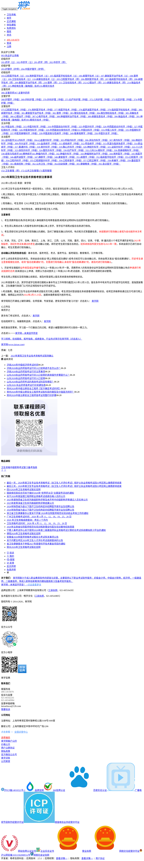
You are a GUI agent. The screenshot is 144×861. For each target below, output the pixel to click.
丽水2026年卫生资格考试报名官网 (23, 547)
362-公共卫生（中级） (43, 164)
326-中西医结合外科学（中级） (118, 126)
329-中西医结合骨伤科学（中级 (61, 130)
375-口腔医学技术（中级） (14, 110)
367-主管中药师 (22, 93)
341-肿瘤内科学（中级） (44, 154)
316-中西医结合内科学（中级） (63, 126)
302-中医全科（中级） (12, 126)
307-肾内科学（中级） (120, 140)
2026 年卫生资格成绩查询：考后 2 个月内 (27, 520)
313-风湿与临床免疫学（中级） (118, 143)
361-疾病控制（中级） (21, 164)
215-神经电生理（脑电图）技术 (23, 86)
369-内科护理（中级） (32, 99)
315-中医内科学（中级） (35, 126)
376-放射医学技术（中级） (41, 110)
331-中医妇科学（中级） (89, 130)
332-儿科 (89, 150)
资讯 (9, 35)
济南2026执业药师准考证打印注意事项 (26, 371)
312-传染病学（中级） (92, 143)
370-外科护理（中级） (54, 99)
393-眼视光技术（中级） (38, 120)
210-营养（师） (51, 82)
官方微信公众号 (9, 754)
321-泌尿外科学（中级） (119, 147)
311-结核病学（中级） (70, 143)
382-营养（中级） (61, 113)
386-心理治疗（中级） (21, 116)
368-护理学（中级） (11, 99)
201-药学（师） (41, 62)
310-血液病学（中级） (48, 143)
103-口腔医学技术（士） (13, 76)
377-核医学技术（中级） (66, 110)
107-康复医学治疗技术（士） (115, 76)
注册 (9, 46)
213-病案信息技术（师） (115, 82)
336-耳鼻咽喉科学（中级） (127, 150)
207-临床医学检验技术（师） (119, 79)
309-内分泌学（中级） (26, 143)
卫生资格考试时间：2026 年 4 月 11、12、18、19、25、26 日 (37, 523)
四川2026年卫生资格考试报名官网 (23, 489)
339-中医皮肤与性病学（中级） (54, 133)
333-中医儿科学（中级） (113, 130)
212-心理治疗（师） (93, 82)
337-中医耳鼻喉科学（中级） (24, 133)
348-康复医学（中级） (65, 157)
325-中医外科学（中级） (91, 126)
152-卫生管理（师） (11, 170)
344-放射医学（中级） (120, 154)
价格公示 (5, 744)
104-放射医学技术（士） (37, 76)
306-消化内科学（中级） (97, 140)
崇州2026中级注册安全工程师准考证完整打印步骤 (31, 395)
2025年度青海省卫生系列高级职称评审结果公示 (30, 503)
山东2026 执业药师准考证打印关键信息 (26, 385)
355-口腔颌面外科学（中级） (44, 160)
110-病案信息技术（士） (44, 79)
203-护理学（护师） (11, 69)
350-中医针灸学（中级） (106, 133)
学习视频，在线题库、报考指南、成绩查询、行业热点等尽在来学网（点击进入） (41, 339)
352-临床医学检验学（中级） (110, 157)
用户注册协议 (8, 748)
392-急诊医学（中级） (109, 164)
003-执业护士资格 (10, 55)
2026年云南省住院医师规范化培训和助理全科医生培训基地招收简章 (40, 527)
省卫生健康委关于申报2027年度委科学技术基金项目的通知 (36, 544)
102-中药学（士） (25, 62)
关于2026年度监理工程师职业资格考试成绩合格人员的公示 (36, 496)
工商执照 (52, 590)
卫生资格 (11, 14)
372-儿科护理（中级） (100, 99)
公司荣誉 (5, 761)
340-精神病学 (25, 154)
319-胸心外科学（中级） (71, 147)
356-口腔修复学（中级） (71, 160)
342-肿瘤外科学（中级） (68, 154)
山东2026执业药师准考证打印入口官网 (26, 378)
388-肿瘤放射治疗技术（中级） (72, 116)
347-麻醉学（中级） (44, 157)
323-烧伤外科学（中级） (27, 150)
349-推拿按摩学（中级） (82, 133)
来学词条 (5, 758)
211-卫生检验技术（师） (71, 82)
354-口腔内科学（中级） (18, 160)
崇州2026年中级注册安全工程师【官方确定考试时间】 (34, 388)
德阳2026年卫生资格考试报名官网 (23, 533)
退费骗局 (5, 737)
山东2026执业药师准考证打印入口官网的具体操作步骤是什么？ (38, 375)
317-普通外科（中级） (26, 147)
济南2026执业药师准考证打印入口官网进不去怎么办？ (34, 368)
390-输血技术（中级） (125, 116)
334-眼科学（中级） (104, 150)
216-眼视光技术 (46, 86)
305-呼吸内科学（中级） (73, 140)
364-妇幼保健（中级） (65, 164)
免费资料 (11, 28)
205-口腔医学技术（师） (69, 79)
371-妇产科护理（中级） (77, 99)
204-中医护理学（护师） (33, 69)
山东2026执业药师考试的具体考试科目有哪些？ (30, 382)
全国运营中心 (21, 732)
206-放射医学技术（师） (93, 79)
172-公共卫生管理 (30, 170)
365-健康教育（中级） (87, 164)
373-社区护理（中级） (123, 99)
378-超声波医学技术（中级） (93, 110)
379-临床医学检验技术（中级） (123, 110)
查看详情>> (62, 858)
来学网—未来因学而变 (26, 333)
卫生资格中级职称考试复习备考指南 (19, 467)
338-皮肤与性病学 (10, 154)
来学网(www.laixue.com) (12, 344)
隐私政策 (5, 751)
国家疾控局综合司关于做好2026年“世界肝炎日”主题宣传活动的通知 (40, 493)
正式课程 (11, 21)
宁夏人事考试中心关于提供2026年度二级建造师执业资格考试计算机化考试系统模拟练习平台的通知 (56, 530)
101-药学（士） (8, 62)
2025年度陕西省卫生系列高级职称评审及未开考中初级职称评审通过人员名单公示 (47, 500)
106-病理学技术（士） (90, 76)
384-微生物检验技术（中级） (111, 113)
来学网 (95, 301)
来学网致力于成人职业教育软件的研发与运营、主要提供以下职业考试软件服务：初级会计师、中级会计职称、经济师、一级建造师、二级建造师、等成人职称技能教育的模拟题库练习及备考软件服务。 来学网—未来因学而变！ (71, 581)
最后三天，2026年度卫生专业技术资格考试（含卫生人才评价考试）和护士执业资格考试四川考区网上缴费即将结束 (64, 486)
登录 (9, 43)
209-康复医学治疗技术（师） (29, 82)
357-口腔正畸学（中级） (95, 160)
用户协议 (100, 858)
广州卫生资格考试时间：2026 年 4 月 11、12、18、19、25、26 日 (39, 516)
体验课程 (11, 25)
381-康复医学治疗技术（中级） (36, 113)
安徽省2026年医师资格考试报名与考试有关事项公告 (32, 537)
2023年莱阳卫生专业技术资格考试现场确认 (32, 356)
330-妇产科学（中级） (74, 150)
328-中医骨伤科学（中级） (32, 130)
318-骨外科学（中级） (48, 147)
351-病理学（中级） (86, 157)
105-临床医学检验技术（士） (64, 76)
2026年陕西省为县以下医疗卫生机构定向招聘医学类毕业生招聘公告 (40, 506)
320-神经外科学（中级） (95, 147)
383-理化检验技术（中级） (83, 113)
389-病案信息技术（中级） (101, 116)
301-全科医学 (7, 140)
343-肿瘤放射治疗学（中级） (94, 154)
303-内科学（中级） (24, 140)
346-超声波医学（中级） (22, 157)
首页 (9, 18)
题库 (9, 31)
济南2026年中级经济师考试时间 (22, 365)
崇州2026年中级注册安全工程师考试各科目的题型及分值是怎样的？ (40, 392)
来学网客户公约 (9, 741)
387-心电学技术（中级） (44, 116)
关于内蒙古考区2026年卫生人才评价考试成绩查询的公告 (35, 540)
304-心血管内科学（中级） (47, 140)
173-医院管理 (45, 170)
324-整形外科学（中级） (51, 150)
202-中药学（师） (58, 62)
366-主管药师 (7, 93)
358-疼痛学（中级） (117, 160)
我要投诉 (5, 709)
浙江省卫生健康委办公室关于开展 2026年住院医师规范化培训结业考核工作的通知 (47, 513)
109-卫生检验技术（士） (20, 79)
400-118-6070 (13, 40)
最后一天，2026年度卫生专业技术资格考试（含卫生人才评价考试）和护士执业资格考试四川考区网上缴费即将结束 (64, 483)
